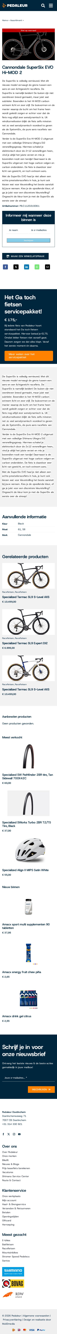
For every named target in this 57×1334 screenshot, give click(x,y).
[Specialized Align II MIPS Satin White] (28, 839)
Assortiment (16, 20)
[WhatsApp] (37, 267)
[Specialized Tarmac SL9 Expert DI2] (28, 610)
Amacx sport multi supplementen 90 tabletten (26, 926)
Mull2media (8, 1323)
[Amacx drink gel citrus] (28, 985)
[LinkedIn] (26, 267)
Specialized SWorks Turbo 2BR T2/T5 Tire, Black (26, 824)
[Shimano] (13, 1268)
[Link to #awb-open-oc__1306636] (43, 6)
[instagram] (14, 1134)
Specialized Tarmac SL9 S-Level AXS (25, 597)
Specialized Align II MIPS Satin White (25, 870)
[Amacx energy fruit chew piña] (28, 941)
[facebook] (3, 1134)
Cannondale (24, 534)
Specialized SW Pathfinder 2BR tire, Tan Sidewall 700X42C (27, 776)
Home (5, 20)
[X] (16, 267)
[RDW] (13, 1291)
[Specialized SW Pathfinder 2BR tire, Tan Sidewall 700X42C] (28, 743)
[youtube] (19, 1134)
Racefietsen (8, 592)
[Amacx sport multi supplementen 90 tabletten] (28, 893)
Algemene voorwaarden (36, 1315)
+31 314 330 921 (12, 1124)
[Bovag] (13, 1280)
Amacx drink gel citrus (16, 1016)
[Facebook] (5, 267)
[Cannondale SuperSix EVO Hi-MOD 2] (28, 44)
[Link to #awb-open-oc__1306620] (51, 6)
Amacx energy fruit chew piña (21, 972)
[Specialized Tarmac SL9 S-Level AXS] (28, 564)
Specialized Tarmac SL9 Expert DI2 (25, 643)
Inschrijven (28, 240)
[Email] (47, 267)
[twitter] (8, 1134)
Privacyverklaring (12, 1319)
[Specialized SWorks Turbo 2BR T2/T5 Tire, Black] (28, 791)
